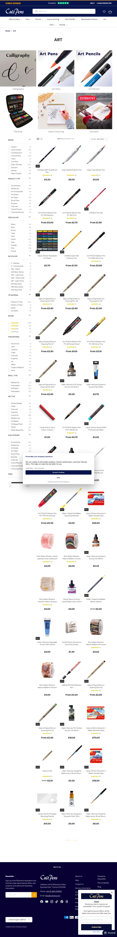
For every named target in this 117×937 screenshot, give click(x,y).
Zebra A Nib (47, 771)
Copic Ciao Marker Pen (96, 170)
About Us (78, 876)
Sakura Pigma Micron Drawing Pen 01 (47, 342)
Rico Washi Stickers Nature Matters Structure (96, 643)
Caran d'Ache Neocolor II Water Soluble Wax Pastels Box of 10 (96, 772)
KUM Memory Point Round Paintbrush (96, 471)
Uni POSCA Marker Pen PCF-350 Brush (71, 428)
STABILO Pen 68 (96, 213)
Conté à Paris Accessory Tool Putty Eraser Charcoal (71, 643)
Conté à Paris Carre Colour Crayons (47, 428)
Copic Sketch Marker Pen (72, 170)
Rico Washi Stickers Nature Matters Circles (71, 557)
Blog (99, 887)
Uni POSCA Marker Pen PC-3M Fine (71, 214)
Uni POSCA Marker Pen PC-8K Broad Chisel (71, 342)
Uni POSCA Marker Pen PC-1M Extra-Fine (96, 342)
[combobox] (64, 11)
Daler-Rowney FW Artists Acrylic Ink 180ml (71, 729)
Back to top (57, 867)
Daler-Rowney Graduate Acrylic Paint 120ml (47, 643)
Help (92, 3)
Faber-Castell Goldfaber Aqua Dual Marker (71, 514)
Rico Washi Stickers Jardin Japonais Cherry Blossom (47, 557)
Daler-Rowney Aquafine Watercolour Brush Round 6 (71, 772)
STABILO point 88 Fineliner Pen (71, 257)
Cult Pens (12, 927)
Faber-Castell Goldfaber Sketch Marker (95, 600)
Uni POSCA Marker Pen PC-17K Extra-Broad (47, 514)
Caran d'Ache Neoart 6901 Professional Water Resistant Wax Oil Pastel (96, 428)
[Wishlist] (104, 12)
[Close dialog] (112, 893)
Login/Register (104, 3)
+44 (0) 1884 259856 (54, 891)
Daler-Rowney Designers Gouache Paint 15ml (71, 815)
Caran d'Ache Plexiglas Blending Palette (47, 815)
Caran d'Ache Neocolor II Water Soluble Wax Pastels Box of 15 (96, 514)
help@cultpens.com (52, 895)
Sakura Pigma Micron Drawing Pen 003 (47, 385)
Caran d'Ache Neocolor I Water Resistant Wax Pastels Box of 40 (96, 729)
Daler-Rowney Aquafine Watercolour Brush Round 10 (96, 815)
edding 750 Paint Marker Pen (71, 686)
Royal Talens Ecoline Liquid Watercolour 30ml (72, 600)
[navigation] (21, 312)
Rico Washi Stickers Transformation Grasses (47, 600)
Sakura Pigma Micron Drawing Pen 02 (95, 686)
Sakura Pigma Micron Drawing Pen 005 (47, 300)
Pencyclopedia (103, 883)
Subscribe (96, 927)
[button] (110, 11)
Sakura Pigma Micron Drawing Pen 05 (95, 300)
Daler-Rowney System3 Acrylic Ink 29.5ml (95, 557)
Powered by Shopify (21, 927)
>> (75, 840)
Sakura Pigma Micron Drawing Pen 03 (47, 729)
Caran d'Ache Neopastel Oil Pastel (47, 257)
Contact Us (79, 884)
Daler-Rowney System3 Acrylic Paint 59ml (95, 385)
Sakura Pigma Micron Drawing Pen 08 (71, 300)
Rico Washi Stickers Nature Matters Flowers (47, 686)
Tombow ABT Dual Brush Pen (47, 171)
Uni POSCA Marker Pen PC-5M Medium (47, 214)
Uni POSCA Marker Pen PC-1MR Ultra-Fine (96, 257)
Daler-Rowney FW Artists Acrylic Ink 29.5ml (71, 385)
